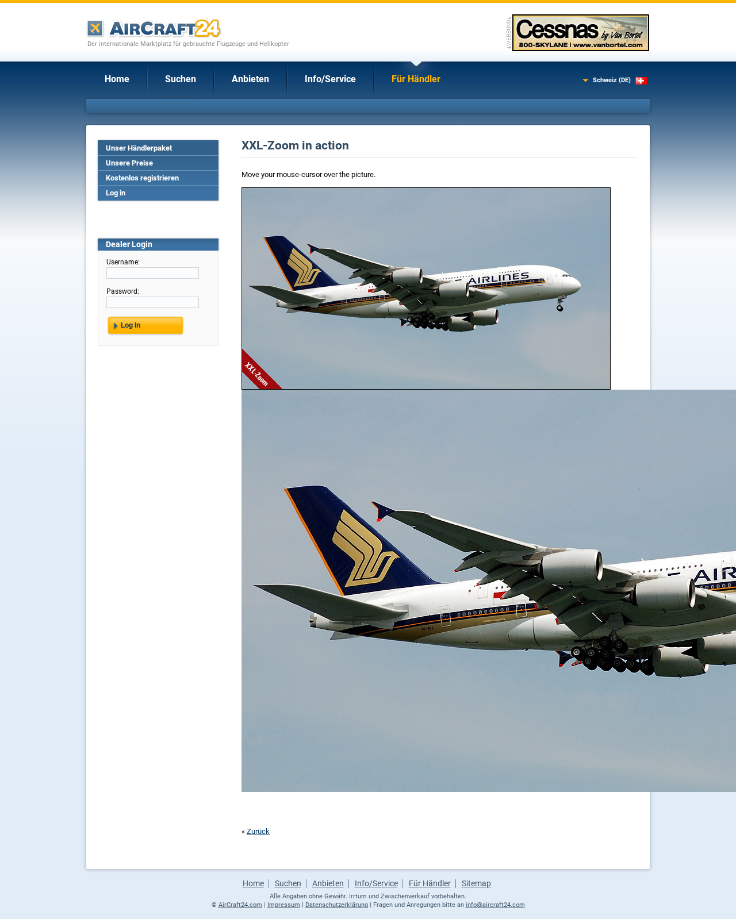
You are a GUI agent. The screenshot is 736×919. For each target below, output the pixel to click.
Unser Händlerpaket (139, 148)
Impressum (283, 905)
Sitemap (476, 883)
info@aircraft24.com (495, 905)
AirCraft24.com (240, 905)
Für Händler (416, 79)
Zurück (258, 831)
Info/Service (330, 79)
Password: (122, 291)
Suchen (180, 79)
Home (117, 79)
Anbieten (250, 79)
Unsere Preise (129, 163)
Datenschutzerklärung (336, 905)
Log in (115, 193)
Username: (123, 262)
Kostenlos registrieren (142, 178)
